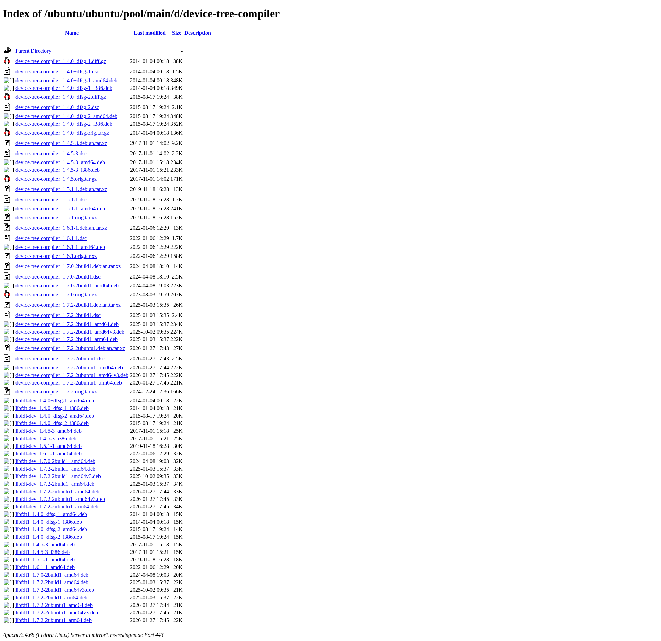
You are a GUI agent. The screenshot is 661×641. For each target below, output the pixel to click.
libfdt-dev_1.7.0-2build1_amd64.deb (55, 461)
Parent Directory (33, 51)
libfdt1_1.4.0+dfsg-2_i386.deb (48, 537)
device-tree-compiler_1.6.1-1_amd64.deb (60, 247)
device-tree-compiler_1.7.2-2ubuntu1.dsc (60, 358)
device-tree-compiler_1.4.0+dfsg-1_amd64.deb (66, 80)
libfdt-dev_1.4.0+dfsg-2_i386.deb (52, 423)
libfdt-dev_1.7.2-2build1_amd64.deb (55, 469)
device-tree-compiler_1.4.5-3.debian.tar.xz (61, 143)
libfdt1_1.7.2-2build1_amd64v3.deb (54, 590)
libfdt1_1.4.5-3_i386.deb (42, 552)
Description (197, 33)
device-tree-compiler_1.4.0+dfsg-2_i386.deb (63, 124)
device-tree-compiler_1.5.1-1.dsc (51, 199)
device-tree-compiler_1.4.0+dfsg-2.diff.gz (60, 97)
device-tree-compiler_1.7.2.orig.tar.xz (56, 392)
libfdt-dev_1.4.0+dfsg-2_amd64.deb (54, 416)
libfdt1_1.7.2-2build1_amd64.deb (51, 582)
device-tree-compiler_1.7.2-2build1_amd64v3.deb (69, 332)
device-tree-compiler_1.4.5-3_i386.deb (57, 170)
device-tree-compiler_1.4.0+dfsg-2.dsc (57, 107)
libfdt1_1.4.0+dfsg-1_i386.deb (48, 522)
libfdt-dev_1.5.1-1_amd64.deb (48, 446)
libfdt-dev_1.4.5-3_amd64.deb (48, 431)
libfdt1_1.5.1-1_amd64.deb (45, 560)
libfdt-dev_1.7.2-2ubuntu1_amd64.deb (57, 491)
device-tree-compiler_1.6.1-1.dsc (51, 238)
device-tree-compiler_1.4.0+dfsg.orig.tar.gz (62, 133)
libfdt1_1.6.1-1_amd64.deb (45, 567)
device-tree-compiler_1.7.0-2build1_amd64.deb (67, 285)
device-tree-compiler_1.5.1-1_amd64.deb (60, 208)
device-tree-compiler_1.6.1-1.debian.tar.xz (61, 228)
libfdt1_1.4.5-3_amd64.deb (45, 544)
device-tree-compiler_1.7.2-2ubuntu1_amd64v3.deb (71, 375)
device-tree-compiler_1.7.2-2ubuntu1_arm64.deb (68, 383)
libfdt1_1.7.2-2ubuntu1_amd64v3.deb (56, 613)
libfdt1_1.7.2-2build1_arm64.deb (51, 597)
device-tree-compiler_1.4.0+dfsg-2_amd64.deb (66, 116)
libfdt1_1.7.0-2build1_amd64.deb (51, 575)
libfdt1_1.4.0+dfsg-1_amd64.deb (51, 514)
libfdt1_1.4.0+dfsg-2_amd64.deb (51, 529)
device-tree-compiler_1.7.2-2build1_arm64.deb (66, 339)
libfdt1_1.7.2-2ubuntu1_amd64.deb (54, 605)
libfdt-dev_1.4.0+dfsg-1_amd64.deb (54, 400)
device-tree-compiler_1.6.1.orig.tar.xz (56, 256)
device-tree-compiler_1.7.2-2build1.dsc (58, 315)
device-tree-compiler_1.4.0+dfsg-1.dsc (57, 71)
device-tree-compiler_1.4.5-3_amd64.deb (60, 162)
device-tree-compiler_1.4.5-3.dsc (51, 153)
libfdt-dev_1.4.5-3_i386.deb (45, 438)
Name (72, 33)
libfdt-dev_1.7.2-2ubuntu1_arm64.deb (56, 506)
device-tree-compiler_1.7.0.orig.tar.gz (56, 294)
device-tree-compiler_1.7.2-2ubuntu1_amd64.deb (69, 367)
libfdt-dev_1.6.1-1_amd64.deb (48, 453)
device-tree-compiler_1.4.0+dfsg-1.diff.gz (60, 61)
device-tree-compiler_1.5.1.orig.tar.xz (56, 217)
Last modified (150, 33)
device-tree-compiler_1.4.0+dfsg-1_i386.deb (63, 88)
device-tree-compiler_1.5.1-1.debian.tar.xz (61, 189)
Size (176, 33)
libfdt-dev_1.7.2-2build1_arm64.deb (54, 484)
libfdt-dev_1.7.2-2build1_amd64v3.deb (58, 476)
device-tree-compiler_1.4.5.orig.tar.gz (56, 179)
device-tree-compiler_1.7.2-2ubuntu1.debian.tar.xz (70, 348)
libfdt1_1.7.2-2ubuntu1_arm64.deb (53, 620)
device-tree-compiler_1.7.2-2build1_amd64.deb (67, 324)
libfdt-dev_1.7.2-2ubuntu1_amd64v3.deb (60, 499)
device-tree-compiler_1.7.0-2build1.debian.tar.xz (68, 266)
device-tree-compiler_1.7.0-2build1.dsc (58, 277)
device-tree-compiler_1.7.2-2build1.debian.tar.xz (68, 305)
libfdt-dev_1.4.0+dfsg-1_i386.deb (52, 408)
